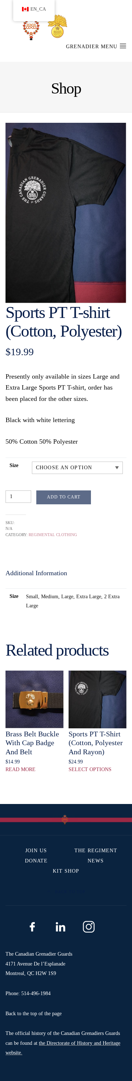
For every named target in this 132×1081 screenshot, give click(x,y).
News (96, 861)
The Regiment (95, 850)
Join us (36, 850)
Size (14, 465)
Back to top (69, 892)
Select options (90, 769)
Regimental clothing (53, 534)
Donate (36, 861)
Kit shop (66, 871)
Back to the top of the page (34, 1013)
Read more (21, 769)
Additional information (36, 573)
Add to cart (63, 497)
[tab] (36, 573)
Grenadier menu (92, 46)
